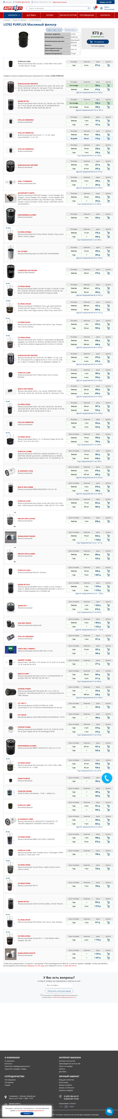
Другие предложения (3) (89, 396)
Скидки (7, 1085)
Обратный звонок (60, 2)
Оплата (49, 15)
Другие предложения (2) (89, 172)
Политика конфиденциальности (17, 1066)
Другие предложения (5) (89, 92)
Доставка (31, 15)
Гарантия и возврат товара (15, 1069)
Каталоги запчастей (67, 1061)
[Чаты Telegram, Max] (109, 1111)
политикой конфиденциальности (64, 997)
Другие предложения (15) (89, 110)
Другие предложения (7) (89, 413)
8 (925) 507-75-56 (71, 1099)
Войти (106, 7)
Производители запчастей (69, 1063)
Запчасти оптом (68, 15)
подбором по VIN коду (35, 966)
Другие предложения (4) (89, 258)
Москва (8, 2)
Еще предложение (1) (89, 155)
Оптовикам (9, 1082)
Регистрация (109, 9)
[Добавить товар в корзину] (108, 65)
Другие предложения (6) (89, 295)
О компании (9, 1061)
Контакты (105, 15)
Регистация (63, 1082)
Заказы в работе (65, 1085)
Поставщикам (87, 15)
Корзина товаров (66, 1090)
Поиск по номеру (65, 1066)
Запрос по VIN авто (66, 1088)
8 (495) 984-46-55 (22, 2)
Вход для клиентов (66, 1080)
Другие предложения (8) (89, 347)
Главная (6, 20)
